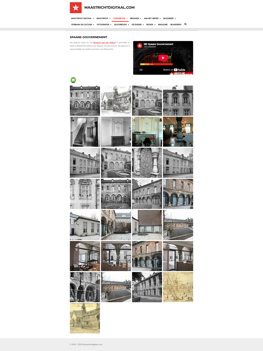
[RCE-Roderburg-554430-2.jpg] (147, 256)
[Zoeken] (185, 24)
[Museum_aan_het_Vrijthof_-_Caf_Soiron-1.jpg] (147, 131)
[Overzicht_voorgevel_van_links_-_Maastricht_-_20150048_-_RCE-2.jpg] (85, 162)
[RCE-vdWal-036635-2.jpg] (85, 287)
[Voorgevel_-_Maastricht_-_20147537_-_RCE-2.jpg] (147, 287)
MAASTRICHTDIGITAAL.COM (109, 7)
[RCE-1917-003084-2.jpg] (116, 162)
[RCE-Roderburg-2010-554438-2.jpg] (85, 256)
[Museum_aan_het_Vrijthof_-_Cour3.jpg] (178, 131)
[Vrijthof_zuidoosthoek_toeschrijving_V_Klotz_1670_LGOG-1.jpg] (178, 287)
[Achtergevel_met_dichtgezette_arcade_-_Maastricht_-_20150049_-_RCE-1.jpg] (147, 100)
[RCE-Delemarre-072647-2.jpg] (116, 194)
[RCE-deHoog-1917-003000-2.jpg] (85, 194)
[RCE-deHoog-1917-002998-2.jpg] (178, 162)
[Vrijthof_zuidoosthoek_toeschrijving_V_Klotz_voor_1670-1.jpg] (85, 318)
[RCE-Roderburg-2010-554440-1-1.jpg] (116, 256)
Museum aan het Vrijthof (104, 42)
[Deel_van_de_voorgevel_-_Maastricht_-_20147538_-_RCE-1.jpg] (178, 100)
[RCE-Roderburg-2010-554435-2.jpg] (147, 224)
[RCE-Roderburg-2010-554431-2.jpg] (178, 194)
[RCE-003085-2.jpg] (147, 162)
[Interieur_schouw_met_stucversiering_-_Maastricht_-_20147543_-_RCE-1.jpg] (116, 131)
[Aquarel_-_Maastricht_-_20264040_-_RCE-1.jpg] (116, 100)
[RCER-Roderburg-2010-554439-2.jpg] (178, 256)
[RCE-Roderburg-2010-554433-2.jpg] (85, 224)
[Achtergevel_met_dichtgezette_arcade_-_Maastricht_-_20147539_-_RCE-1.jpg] (85, 100)
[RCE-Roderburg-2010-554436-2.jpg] (178, 224)
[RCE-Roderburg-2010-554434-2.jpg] (116, 224)
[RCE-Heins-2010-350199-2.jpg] (147, 194)
